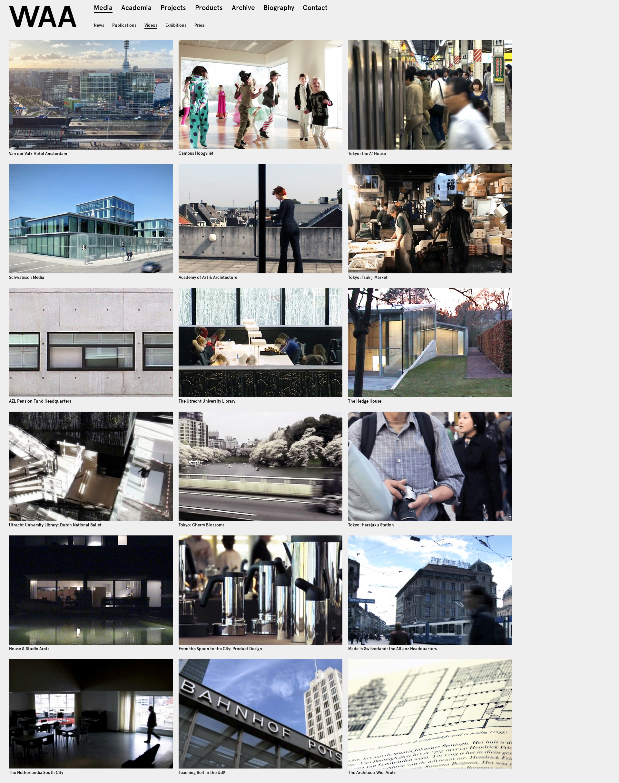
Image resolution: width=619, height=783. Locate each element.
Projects (173, 8)
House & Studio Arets (29, 648)
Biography (278, 8)
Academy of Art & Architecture (208, 277)
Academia (136, 8)
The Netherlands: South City (36, 772)
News (99, 25)
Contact (315, 8)
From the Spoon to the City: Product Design (220, 648)
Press (199, 25)
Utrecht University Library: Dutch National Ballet (55, 525)
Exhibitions (175, 25)
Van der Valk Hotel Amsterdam (38, 153)
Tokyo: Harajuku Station (371, 525)
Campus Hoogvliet (196, 153)
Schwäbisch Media (26, 277)
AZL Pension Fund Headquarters (40, 401)
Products (208, 8)
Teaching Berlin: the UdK (202, 772)
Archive (243, 8)
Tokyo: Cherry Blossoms (201, 525)
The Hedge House (364, 401)
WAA (43, 16)
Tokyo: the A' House (367, 153)
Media (103, 8)
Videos (150, 25)
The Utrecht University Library (207, 401)
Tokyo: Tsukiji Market (368, 277)
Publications (124, 25)
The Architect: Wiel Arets (372, 772)
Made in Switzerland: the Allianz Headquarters (392, 648)
